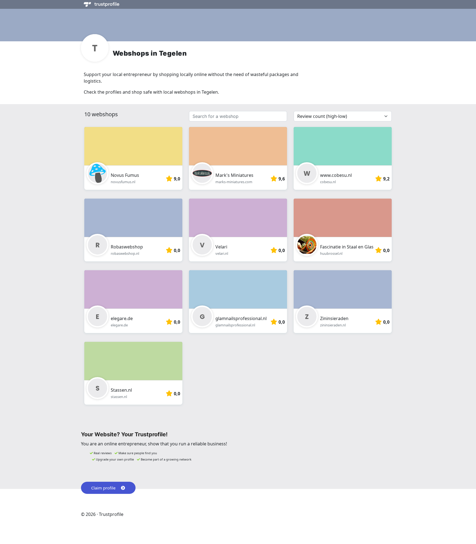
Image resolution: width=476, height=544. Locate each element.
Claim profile (103, 488)
